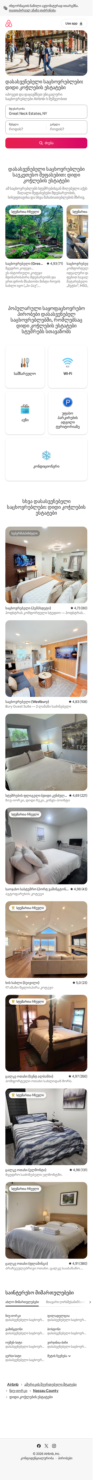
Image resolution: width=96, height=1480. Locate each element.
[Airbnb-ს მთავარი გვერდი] (8, 23)
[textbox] (26, 129)
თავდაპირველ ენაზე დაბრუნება (32, 10)
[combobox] (46, 113)
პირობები (65, 1458)
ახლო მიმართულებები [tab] (22, 1302)
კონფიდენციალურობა (37, 1458)
